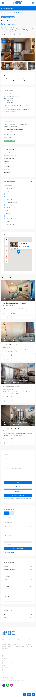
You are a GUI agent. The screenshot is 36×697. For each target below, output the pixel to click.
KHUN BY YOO (23, 243)
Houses (5, 579)
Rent (3, 17)
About (6, 667)
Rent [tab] (6, 513)
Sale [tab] (12, 513)
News (5, 665)
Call (19, 487)
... (28, 310)
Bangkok (13, 134)
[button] (22, 255)
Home (2, 12)
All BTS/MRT (8, 535)
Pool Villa (6, 589)
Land (5, 583)
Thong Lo (14, 32)
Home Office (7, 576)
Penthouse (6, 586)
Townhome (6, 596)
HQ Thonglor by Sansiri (11, 387)
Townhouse (6, 599)
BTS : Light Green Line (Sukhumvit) (16, 132)
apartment (6, 566)
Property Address (9, 121)
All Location (8, 526)
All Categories (8, 522)
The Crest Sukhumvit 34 (11, 429)
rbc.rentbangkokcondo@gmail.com (14, 680)
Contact (6, 670)
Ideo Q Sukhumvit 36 (10, 345)
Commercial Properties (9, 569)
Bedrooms (7, 531)
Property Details (9, 149)
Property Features (9, 182)
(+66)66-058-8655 (8, 677)
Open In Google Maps (9, 140)
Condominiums (9, 12)
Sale (5, 617)
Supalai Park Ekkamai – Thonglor (14, 303)
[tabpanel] (18, 534)
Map (5, 234)
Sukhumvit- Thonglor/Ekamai (13, 30)
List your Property (9, 663)
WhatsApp (18, 491)
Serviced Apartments (9, 593)
